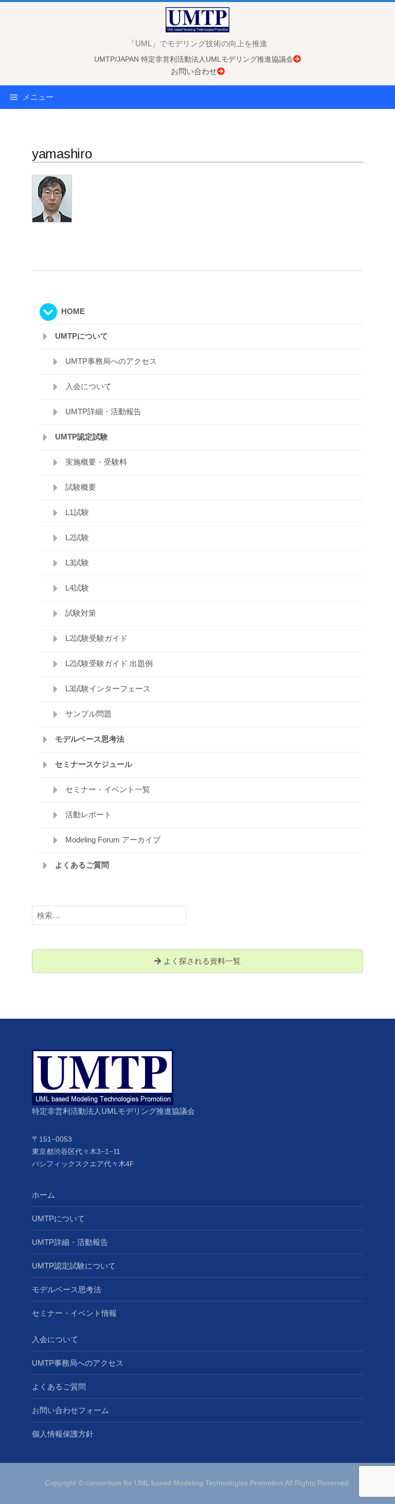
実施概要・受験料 (96, 461)
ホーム (43, 1194)
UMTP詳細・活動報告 (103, 411)
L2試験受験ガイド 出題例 (109, 663)
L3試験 (77, 562)
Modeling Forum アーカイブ (112, 839)
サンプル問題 (88, 713)
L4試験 (77, 587)
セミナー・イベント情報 (74, 1313)
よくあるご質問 (82, 864)
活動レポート (88, 814)
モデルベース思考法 (89, 739)
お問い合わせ (194, 71)
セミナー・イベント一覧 (107, 789)
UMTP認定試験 (81, 436)
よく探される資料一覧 (201, 961)
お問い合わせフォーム (70, 1410)
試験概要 (80, 487)
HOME (73, 311)
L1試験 (77, 512)
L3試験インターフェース (108, 688)
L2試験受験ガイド (96, 638)
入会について (88, 386)
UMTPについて (81, 336)
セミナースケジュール (93, 764)
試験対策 (80, 613)
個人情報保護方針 (63, 1433)
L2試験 (77, 537)
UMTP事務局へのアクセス (111, 361)
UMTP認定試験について (74, 1265)
